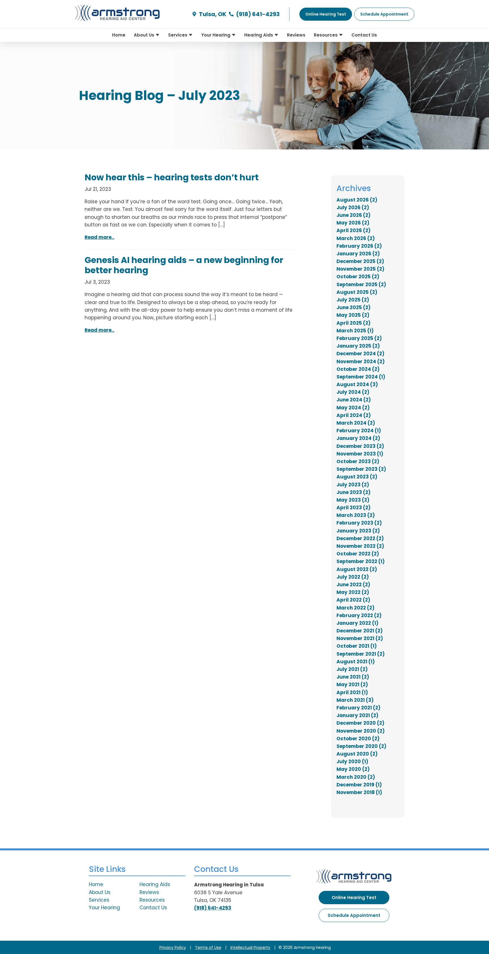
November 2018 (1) (359, 792)
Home (118, 35)
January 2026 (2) (358, 253)
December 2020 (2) (360, 723)
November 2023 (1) (359, 453)
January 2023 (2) (358, 530)
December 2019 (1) (359, 784)
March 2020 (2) (355, 777)
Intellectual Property (250, 947)
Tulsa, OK (212, 14)
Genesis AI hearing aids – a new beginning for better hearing (184, 265)
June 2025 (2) (353, 307)
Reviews (296, 35)
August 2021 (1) (355, 661)
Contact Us (364, 35)
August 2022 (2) (356, 569)
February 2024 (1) (358, 430)
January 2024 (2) (358, 438)
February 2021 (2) (358, 707)
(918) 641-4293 (257, 14)
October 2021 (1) (356, 646)
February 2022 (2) (358, 615)
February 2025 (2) (359, 338)
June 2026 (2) (353, 215)
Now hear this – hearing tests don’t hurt (172, 177)
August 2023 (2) (356, 476)
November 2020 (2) (360, 731)
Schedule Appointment (354, 915)
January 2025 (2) (358, 346)
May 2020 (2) (353, 769)
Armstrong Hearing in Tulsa (229, 884)
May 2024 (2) (353, 407)
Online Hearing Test (354, 897)
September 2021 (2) (360, 654)
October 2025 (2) (357, 276)
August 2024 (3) (357, 384)
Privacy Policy (172, 947)
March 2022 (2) (355, 607)
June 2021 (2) (352, 676)
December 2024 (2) (360, 353)
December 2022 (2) (360, 538)
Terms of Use (208, 947)
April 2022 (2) (353, 599)
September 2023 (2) (361, 469)
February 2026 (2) (359, 246)
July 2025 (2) (352, 299)
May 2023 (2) (352, 500)
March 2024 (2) (355, 423)
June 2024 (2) (353, 399)
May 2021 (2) (352, 684)
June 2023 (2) (353, 492)
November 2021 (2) (359, 638)
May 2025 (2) (352, 315)
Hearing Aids (259, 35)
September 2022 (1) (360, 561)
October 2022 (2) (357, 553)
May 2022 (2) (352, 592)
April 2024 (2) (353, 415)
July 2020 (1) (352, 761)
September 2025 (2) (361, 284)
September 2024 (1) (360, 376)
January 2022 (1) (357, 623)
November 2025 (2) (360, 269)
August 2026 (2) (356, 199)
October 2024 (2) (357, 369)
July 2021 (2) (352, 669)
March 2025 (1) (355, 330)
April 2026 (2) (353, 230)
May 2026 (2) (352, 222)
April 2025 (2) (353, 323)
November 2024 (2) (360, 361)
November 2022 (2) (360, 546)
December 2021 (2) (359, 630)
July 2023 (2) (352, 484)
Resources (326, 35)
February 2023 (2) (359, 522)
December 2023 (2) (360, 446)
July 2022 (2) (352, 577)
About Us (144, 35)
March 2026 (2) (355, 238)
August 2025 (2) (356, 292)
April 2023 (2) (353, 507)
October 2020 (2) (357, 738)
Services (178, 35)
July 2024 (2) (352, 392)
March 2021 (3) (355, 700)
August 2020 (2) (357, 753)
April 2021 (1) (352, 692)
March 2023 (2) (355, 515)
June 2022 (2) (353, 584)
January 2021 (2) (357, 715)
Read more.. (99, 237)
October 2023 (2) (357, 461)
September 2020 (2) (361, 746)
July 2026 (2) (352, 207)
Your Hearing (216, 35)
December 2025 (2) (360, 261)
